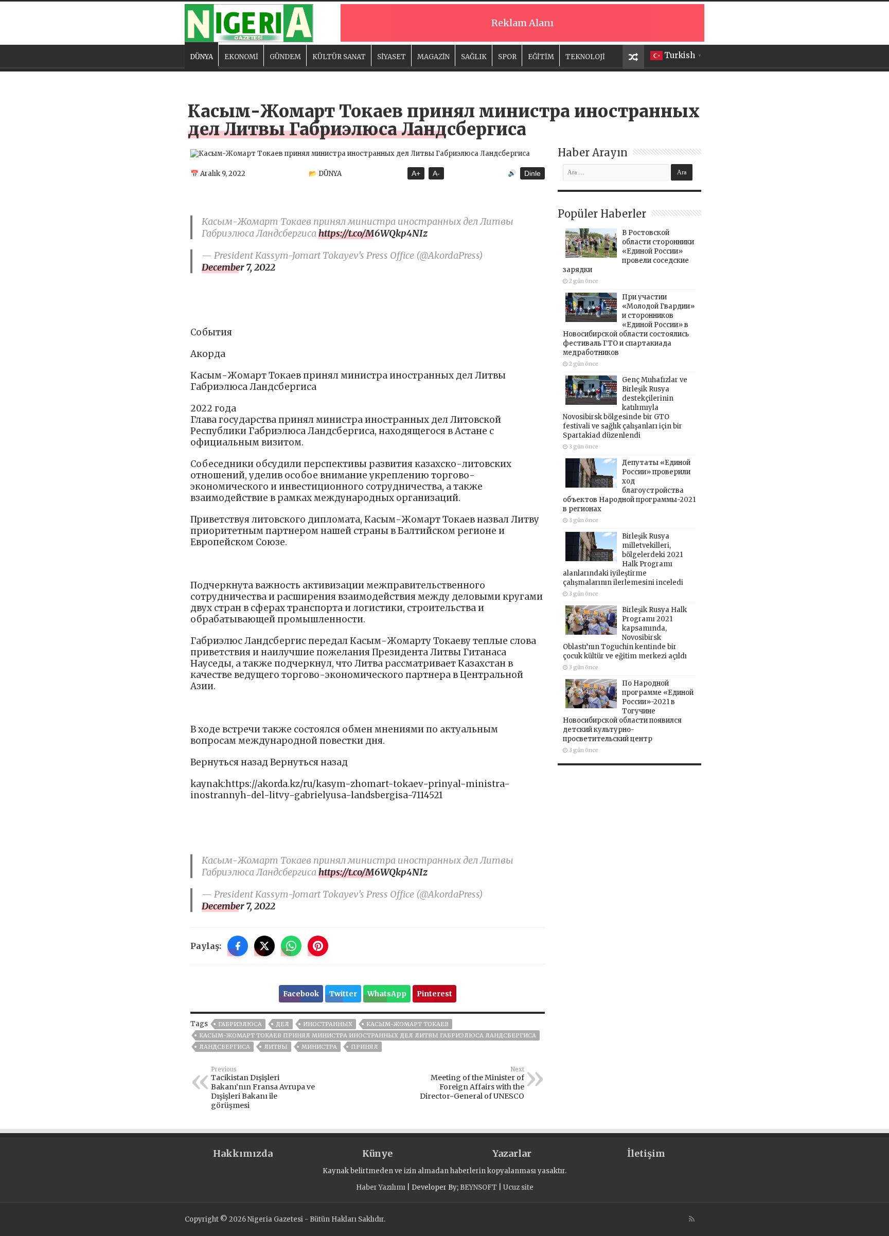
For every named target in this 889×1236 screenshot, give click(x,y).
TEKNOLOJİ (585, 56)
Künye (377, 1153)
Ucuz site (518, 1187)
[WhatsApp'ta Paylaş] (291, 946)
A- (436, 173)
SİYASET (391, 56)
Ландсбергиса (224, 1046)
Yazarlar (511, 1153)
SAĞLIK (474, 56)
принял (364, 1046)
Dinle (532, 173)
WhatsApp (386, 993)
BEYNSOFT (478, 1187)
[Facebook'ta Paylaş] (237, 946)
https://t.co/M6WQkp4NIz (373, 233)
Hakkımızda (243, 1153)
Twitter (343, 993)
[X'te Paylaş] (264, 946)
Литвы (276, 1046)
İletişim (646, 1153)
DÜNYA (201, 56)
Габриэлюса (240, 1024)
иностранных (327, 1024)
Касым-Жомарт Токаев (407, 1024)
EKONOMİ (241, 56)
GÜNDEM (285, 56)
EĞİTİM (541, 56)
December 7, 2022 (238, 267)
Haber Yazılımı (380, 1187)
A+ (416, 173)
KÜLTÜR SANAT (339, 56)
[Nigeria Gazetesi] (249, 21)
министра (319, 1046)
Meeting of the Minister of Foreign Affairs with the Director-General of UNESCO (472, 1083)
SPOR (507, 56)
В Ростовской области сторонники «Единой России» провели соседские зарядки (628, 251)
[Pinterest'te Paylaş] (318, 946)
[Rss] (692, 1219)
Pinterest (434, 993)
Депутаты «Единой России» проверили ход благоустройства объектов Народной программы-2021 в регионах (629, 485)
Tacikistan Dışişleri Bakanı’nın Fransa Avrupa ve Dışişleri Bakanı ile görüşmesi (263, 1088)
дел (282, 1024)
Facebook (301, 993)
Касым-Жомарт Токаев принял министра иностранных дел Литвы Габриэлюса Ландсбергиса (367, 1035)
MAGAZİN (433, 56)
